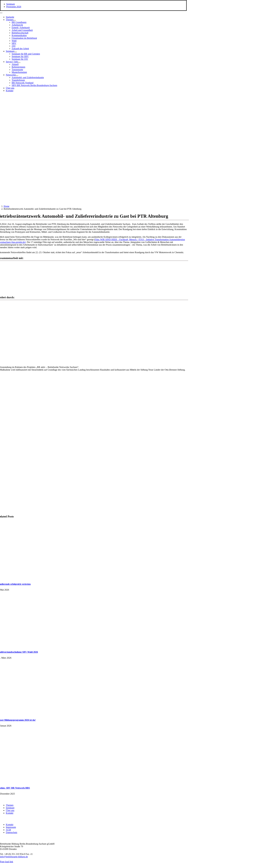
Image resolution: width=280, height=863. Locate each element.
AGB (8, 830)
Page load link (6, 861)
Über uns (10, 810)
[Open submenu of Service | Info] (19, 62)
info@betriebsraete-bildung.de (14, 856)
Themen (9, 805)
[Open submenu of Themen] (14, 20)
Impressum (11, 827)
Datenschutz (11, 832)
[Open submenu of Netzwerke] (17, 75)
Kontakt (9, 813)
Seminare (10, 807)
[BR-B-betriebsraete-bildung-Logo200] (153, 122)
